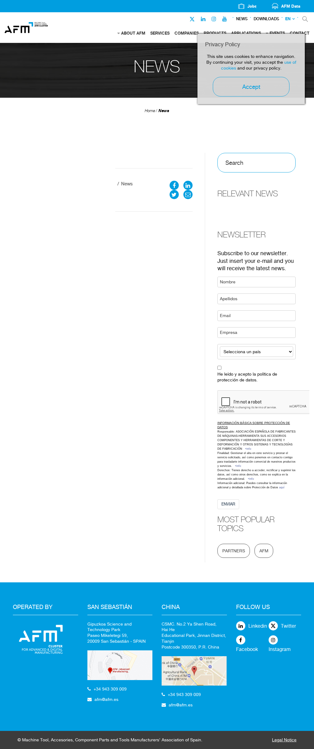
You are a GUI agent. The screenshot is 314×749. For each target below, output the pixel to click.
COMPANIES (186, 33)
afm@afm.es (106, 699)
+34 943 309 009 (110, 689)
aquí (282, 487)
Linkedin (257, 626)
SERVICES (160, 33)
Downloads (266, 19)
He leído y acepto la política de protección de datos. (247, 377)
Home (150, 110)
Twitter (288, 626)
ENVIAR (228, 504)
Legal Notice (284, 739)
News (241, 19)
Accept (251, 86)
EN (288, 19)
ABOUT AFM (133, 33)
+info (248, 448)
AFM (263, 550)
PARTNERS (233, 550)
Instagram (280, 649)
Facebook (247, 649)
